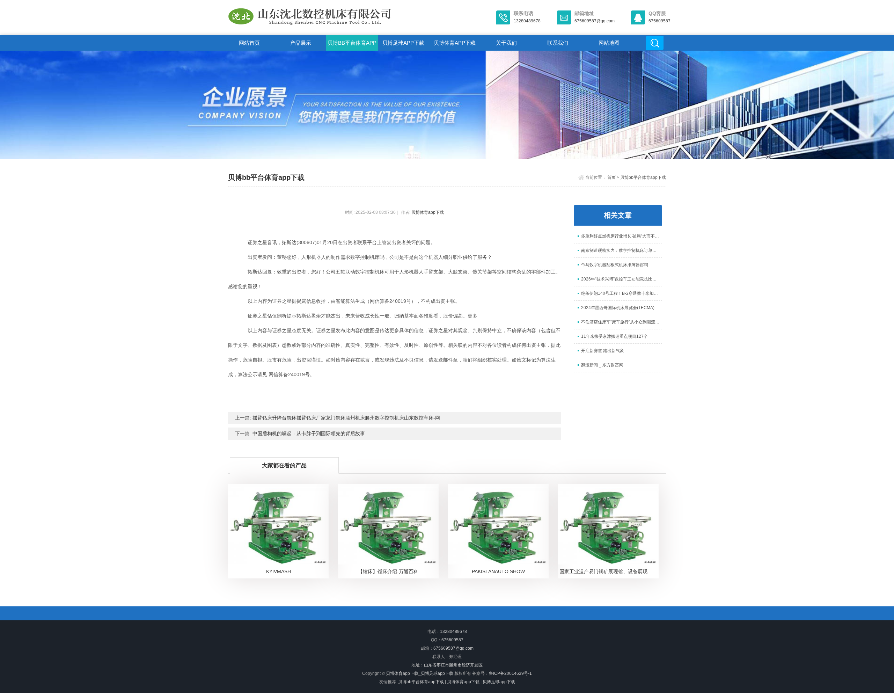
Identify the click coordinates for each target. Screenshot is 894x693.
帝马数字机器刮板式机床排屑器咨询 (614, 264)
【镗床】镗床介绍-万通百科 (388, 571)
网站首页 (249, 43)
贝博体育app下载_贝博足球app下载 (419, 673)
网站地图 (609, 43)
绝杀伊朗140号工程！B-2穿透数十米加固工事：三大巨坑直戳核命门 (621, 293)
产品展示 (300, 43)
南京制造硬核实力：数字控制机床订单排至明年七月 (621, 250)
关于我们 (506, 43)
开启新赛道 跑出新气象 (602, 350)
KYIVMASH (278, 571)
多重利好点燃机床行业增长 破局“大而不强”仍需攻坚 (621, 236)
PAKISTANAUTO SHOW (498, 571)
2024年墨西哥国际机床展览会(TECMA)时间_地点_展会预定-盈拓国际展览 (621, 307)
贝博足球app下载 (403, 43)
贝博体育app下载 (455, 43)
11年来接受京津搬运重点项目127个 (614, 336)
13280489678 (453, 631)
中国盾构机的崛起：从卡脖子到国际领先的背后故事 (308, 433)
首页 (611, 177)
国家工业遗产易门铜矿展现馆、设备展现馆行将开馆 (609, 571)
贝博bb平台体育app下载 (352, 45)
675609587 (452, 639)
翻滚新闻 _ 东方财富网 (602, 365)
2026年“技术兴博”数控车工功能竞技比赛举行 (621, 279)
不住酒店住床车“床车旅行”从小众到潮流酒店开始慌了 (621, 322)
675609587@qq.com (453, 648)
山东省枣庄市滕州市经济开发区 (453, 665)
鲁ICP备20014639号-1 (510, 673)
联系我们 (557, 43)
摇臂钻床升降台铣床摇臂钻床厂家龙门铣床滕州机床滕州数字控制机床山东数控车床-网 (346, 418)
